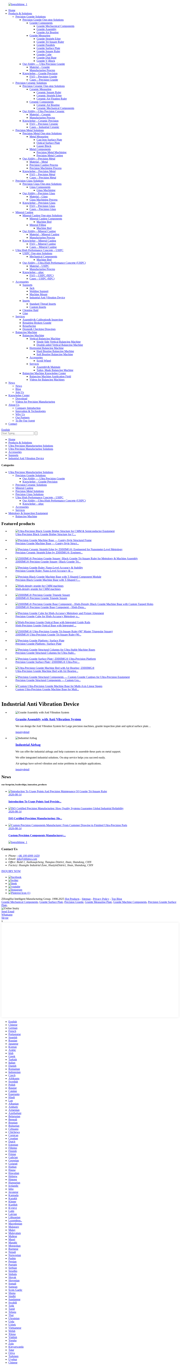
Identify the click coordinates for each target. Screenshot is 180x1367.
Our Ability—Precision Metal (38, 158)
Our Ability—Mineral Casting (39, 231)
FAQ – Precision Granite (43, 76)
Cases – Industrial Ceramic (44, 127)
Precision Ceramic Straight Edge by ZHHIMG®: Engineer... (49, 552)
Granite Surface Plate (48, 48)
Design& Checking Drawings (39, 329)
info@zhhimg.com (27, 858)
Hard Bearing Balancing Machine (55, 351)
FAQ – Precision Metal (42, 174)
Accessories (22, 281)
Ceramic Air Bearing (48, 104)
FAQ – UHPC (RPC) (42, 275)
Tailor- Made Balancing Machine (55, 370)
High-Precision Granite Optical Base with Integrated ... (45, 625)
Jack (32, 288)
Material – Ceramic (40, 114)
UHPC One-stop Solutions (37, 253)
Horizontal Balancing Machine (47, 348)
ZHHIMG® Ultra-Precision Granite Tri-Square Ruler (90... (48, 634)
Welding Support (39, 291)
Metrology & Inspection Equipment (28, 513)
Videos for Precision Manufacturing (35, 401)
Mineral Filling (38, 224)
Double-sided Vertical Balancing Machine (60, 344)
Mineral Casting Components (46, 218)
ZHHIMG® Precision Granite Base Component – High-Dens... (50, 607)
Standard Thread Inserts (43, 303)
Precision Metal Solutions (29, 130)
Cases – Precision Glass (43, 209)
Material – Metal (39, 161)
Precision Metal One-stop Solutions (42, 133)
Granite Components (41, 22)
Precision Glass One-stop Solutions (42, 183)
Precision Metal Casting (50, 155)
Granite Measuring (40, 35)
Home (11, 10)
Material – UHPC (39, 265)
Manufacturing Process (42, 70)
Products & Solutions (20, 13)
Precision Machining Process (46, 168)
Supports (27, 284)
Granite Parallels (46, 44)
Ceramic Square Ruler (49, 92)
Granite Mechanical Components (19, 902)
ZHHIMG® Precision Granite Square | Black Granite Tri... (48, 561)
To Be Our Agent (25, 420)
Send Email (7, 911)
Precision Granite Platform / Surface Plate (38, 643)
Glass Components (40, 187)
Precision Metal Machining (51, 152)
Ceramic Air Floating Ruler (52, 98)
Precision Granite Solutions (30, 16)
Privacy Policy (101, 898)
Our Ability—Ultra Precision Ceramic (43, 111)
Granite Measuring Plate (98, 902)
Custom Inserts (38, 306)
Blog (18, 389)
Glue (25, 313)
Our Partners (22, 417)
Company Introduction (28, 408)
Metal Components (40, 149)
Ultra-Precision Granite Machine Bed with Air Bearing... (46, 671)
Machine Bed (44, 221)
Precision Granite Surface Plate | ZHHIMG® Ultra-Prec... (47, 661)
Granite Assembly (46, 29)
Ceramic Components (42, 101)
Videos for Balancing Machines (47, 379)
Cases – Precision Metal (43, 177)
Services (20, 316)
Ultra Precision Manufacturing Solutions (30, 445)
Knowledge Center (19, 395)
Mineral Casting (24, 212)
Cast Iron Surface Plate (49, 139)
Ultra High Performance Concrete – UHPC (39, 250)
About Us (13, 404)
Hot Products (72, 898)
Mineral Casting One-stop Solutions (42, 215)
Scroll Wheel (44, 360)
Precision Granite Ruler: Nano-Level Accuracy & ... (44, 570)
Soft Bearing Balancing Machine (55, 354)
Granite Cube (44, 54)
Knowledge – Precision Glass (38, 202)
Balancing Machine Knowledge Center (44, 373)
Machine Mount (38, 294)
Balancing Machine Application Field (50, 376)
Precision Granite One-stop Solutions (43, 19)
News (11, 382)
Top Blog (116, 898)
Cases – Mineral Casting (43, 247)
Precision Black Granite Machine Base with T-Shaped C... (47, 579)
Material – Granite (40, 67)
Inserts (26, 300)
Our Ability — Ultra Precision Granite (43, 63)
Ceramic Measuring (40, 89)
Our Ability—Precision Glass (38, 193)
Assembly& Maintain (48, 366)
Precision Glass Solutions (29, 180)
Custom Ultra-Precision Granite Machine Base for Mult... (47, 689)
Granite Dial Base (46, 57)
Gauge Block (44, 146)
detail (26, 732)
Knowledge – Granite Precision (39, 73)
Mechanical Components (43, 256)
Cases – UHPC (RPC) (42, 278)
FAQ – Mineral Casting (43, 243)
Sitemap (86, 898)
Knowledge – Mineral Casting (39, 240)
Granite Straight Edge (49, 38)
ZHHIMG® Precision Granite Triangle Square (41, 598)
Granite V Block (46, 60)
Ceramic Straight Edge (49, 95)
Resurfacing (29, 325)
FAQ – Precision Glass (42, 205)
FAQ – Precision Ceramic (44, 123)
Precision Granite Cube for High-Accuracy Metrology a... (47, 616)
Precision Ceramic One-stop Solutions (43, 86)
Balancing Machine (26, 332)
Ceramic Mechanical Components (55, 108)
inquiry (19, 732)
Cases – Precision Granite (44, 79)
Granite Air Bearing (48, 32)
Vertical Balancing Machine (45, 338)
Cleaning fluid (30, 310)
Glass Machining (46, 190)
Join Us (19, 392)
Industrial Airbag (28, 745)
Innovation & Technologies (30, 411)
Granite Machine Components (130, 902)
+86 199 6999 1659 (28, 855)
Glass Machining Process (43, 199)
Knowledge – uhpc (33, 272)
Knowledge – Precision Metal (39, 171)
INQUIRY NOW (11, 871)
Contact (12, 423)
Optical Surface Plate (48, 142)
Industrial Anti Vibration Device (47, 297)
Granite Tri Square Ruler (50, 41)
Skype (4, 917)
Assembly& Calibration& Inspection (42, 319)
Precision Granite (73, 902)
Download (21, 398)
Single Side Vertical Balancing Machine (59, 341)
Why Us (20, 414)
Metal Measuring (39, 136)
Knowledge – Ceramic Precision (40, 120)
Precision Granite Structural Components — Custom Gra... (48, 680)
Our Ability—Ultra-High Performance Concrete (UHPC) (54, 262)
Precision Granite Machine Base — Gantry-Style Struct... (47, 543)
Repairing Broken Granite (36, 322)
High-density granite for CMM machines (38, 588)
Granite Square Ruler (48, 51)
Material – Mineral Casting (44, 234)
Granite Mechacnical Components (55, 26)
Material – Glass (39, 196)
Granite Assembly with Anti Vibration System (48, 719)
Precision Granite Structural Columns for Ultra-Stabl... (45, 652)
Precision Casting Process (44, 164)
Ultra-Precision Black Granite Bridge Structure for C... (45, 534)
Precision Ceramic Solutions (31, 82)
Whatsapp (6, 914)
